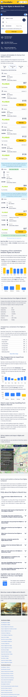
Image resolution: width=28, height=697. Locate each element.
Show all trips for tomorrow (14, 238)
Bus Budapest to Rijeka (5, 625)
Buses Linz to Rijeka (5, 638)
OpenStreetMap (21, 473)
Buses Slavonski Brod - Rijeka (6, 655)
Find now (21, 87)
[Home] (8, 2)
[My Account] (17, 2)
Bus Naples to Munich (5, 685)
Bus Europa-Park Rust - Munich (7, 674)
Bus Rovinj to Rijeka (5, 650)
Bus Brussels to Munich (5, 670)
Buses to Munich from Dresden (7, 672)
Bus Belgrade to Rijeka (5, 623)
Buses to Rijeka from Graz (6, 632)
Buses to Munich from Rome (6, 693)
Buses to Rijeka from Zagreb (6, 663)
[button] (21, 465)
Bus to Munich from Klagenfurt (7, 680)
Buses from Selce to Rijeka (6, 653)
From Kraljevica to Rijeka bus (6, 636)
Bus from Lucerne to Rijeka (6, 640)
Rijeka (17, 446)
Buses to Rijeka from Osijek (6, 646)
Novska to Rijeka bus (5, 644)
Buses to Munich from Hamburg (7, 678)
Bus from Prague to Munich (6, 691)
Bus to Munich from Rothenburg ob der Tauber (10, 695)
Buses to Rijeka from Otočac (6, 648)
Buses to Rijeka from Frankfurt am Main (9, 630)
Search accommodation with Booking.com (12, 28)
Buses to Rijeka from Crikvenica (7, 627)
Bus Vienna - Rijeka (5, 659)
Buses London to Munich (6, 683)
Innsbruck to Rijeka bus (5, 634)
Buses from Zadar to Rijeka (6, 661)
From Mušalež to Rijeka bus (6, 642)
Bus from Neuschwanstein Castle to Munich (9, 687)
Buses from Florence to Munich (7, 676)
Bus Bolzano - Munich (5, 668)
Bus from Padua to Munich (6, 689)
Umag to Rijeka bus (5, 657)
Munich (24, 446)
